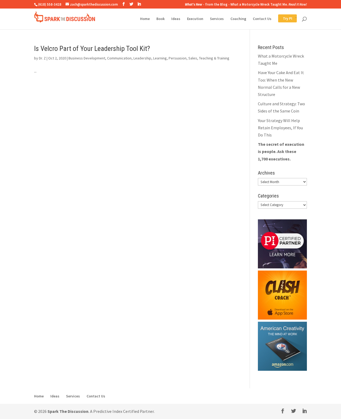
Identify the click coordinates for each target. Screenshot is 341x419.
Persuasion (177, 58)
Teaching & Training (214, 58)
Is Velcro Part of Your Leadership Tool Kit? (92, 49)
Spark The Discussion (67, 411)
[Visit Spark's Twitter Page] (131, 4)
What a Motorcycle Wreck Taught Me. (259, 4)
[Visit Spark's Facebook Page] (123, 4)
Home (145, 19)
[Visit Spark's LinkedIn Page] (139, 4)
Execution (195, 19)
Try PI (282, 19)
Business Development (86, 58)
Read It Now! (298, 4)
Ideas (175, 19)
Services (217, 19)
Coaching (238, 19)
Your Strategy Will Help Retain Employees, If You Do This (280, 128)
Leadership (142, 58)
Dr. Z (42, 58)
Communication (119, 58)
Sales (192, 58)
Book (160, 19)
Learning (160, 58)
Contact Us (262, 19)
